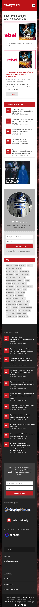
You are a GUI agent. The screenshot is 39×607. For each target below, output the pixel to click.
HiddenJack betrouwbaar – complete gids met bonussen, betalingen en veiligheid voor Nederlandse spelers (20, 446)
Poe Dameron (19, 295)
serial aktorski (11, 304)
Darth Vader (10, 274)
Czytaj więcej (12, 94)
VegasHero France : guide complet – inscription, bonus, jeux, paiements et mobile (22, 151)
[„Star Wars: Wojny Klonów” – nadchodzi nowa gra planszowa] (20, 59)
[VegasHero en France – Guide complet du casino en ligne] (6, 416)
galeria (19, 277)
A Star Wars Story (12, 265)
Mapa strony (8, 584)
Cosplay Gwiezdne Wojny (13, 268)
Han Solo (21, 280)
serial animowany (22, 304)
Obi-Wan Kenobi (20, 292)
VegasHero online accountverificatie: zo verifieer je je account (22, 111)
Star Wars (14, 307)
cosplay (29, 265)
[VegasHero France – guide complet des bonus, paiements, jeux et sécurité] (6, 395)
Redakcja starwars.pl (11, 561)
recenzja (22, 298)
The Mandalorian (21, 313)
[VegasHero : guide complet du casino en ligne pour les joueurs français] (8, 131)
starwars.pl (26, 597)
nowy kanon (10, 292)
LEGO (13, 283)
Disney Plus (25, 274)
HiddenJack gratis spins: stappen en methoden (22, 425)
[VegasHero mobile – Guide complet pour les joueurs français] (6, 406)
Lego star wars (21, 283)
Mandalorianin (10, 289)
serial (28, 301)
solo (7, 307)
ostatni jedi (10, 295)
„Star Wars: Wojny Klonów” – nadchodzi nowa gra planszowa (19, 74)
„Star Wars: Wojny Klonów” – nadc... (19, 44)
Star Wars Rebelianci (25, 307)
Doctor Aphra (10, 277)
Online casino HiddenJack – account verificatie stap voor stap (22, 435)
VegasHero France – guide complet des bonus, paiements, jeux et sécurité (22, 396)
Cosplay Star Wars (12, 271)
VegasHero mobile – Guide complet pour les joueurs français (22, 406)
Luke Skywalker (27, 286)
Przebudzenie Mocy (12, 298)
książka (8, 283)
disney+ (18, 274)
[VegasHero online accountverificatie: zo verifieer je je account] (8, 110)
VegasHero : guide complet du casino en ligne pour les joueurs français (22, 131)
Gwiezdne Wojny (11, 280)
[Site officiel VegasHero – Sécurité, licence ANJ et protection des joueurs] (8, 141)
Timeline (7, 579)
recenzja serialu (11, 301)
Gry (7, 81)
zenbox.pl (30, 602)
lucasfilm (18, 286)
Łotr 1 (15, 316)
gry (24, 277)
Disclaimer (9, 602)
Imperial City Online (11, 589)
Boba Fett (22, 265)
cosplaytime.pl (24, 271)
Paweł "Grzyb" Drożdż (15, 79)
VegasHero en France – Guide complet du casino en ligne (20, 416)
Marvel (19, 289)
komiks (27, 280)
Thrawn (8, 316)
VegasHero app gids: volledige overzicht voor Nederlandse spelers (22, 121)
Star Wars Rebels (11, 310)
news (24, 289)
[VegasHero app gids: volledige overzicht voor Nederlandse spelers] (8, 121)
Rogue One (21, 301)
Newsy (10, 81)
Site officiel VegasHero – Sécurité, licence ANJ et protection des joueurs (20, 141)
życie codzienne (23, 316)
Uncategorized (24, 115)
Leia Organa (9, 286)
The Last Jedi (10, 313)
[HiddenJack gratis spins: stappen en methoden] (6, 425)
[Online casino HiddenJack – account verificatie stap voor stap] (6, 435)
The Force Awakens (24, 310)
